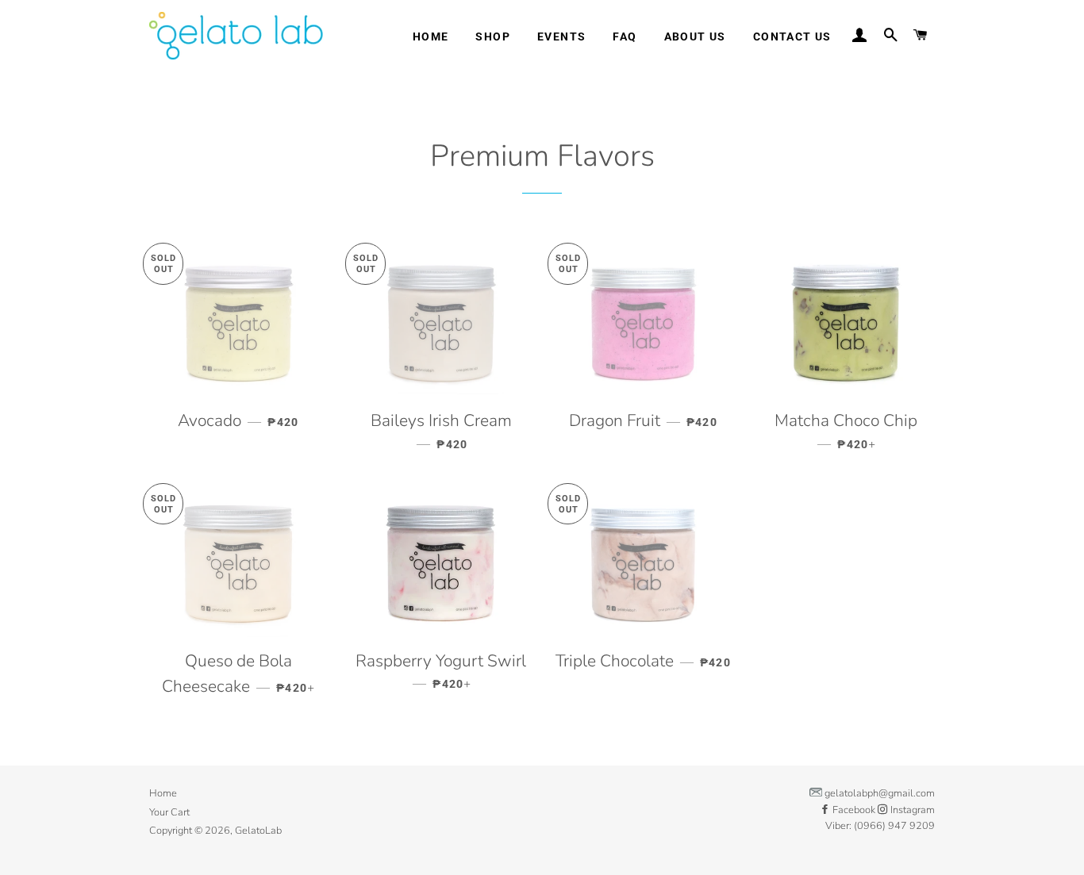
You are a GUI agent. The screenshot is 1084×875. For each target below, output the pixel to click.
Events (561, 36)
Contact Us (792, 36)
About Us (695, 36)
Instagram (911, 810)
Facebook (854, 810)
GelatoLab (258, 830)
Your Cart (169, 812)
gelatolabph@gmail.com (880, 793)
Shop (492, 36)
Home (431, 36)
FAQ (624, 36)
